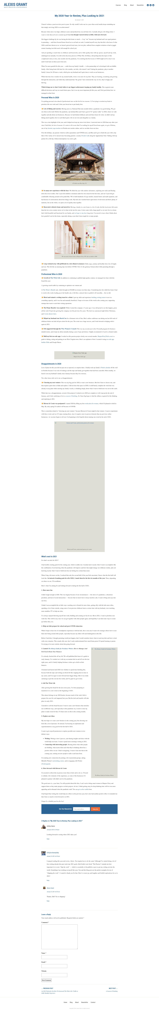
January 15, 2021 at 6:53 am (53, 891)
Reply (48, 839)
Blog (125, 5)
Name (43, 953)
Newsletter (140, 5)
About (132, 5)
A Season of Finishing (112, 991)
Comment (45, 922)
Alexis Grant (50, 888)
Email (43, 962)
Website (43, 971)
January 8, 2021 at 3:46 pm (53, 829)
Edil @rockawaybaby (53, 852)
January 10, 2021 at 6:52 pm (53, 856)
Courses (118, 5)
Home (65, 1002)
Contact (93, 1002)
